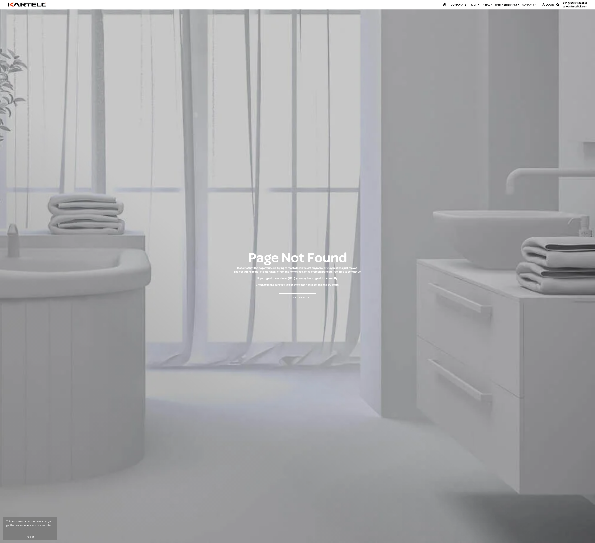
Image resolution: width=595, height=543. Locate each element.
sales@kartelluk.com (575, 6)
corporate (458, 5)
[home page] (27, 4)
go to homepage (297, 297)
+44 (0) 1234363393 (575, 3)
